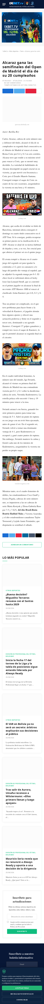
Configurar (22, 1000)
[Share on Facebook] (7, 91)
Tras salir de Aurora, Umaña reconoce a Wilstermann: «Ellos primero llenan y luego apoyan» (20, 796)
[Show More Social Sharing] (39, 91)
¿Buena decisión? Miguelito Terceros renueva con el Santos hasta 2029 (19, 599)
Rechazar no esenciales (22, 994)
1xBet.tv (5, 51)
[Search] (41, 4)
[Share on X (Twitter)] (19, 91)
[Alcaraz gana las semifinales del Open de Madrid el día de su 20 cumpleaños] (22, 109)
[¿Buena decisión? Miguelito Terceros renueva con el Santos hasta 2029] (22, 575)
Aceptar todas (22, 988)
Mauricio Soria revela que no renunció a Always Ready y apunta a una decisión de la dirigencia (22, 863)
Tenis (22, 51)
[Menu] (4, 4)
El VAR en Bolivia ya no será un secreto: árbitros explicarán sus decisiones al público (22, 729)
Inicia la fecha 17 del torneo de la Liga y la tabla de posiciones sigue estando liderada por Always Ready (22, 667)
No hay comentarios (12, 83)
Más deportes (13, 51)
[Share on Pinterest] (30, 91)
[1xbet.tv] (21, 4)
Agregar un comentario (22, 545)
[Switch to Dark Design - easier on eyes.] (37, 4)
